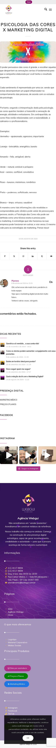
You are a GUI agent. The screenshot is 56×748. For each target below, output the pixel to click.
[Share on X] (14, 256)
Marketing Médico (8, 400)
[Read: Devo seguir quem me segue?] (2, 370)
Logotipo (12, 639)
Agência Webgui (15, 612)
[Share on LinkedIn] (32, 256)
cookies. (40, 732)
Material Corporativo (17, 642)
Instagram (13, 708)
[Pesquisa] (44, 9)
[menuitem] (28, 2)
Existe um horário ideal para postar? (21, 361)
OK (28, 738)
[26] (28, 52)
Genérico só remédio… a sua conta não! (22, 343)
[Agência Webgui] (23, 9)
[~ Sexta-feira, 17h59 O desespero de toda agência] (9, 455)
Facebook (12, 710)
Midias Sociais (14, 645)
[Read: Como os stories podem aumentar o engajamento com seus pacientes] (2, 352)
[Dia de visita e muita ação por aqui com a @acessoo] (28, 455)
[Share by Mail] (51, 256)
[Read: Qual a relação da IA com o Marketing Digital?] (2, 377)
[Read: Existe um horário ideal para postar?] (2, 362)
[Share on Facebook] (4, 256)
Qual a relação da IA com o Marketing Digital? (24, 376)
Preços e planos (8, 404)
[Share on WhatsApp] (23, 256)
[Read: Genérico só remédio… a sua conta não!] (2, 344)
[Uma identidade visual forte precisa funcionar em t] (47, 455)
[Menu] (50, 9)
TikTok (11, 713)
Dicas (29, 2)
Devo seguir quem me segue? (18, 369)
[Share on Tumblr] (41, 256)
